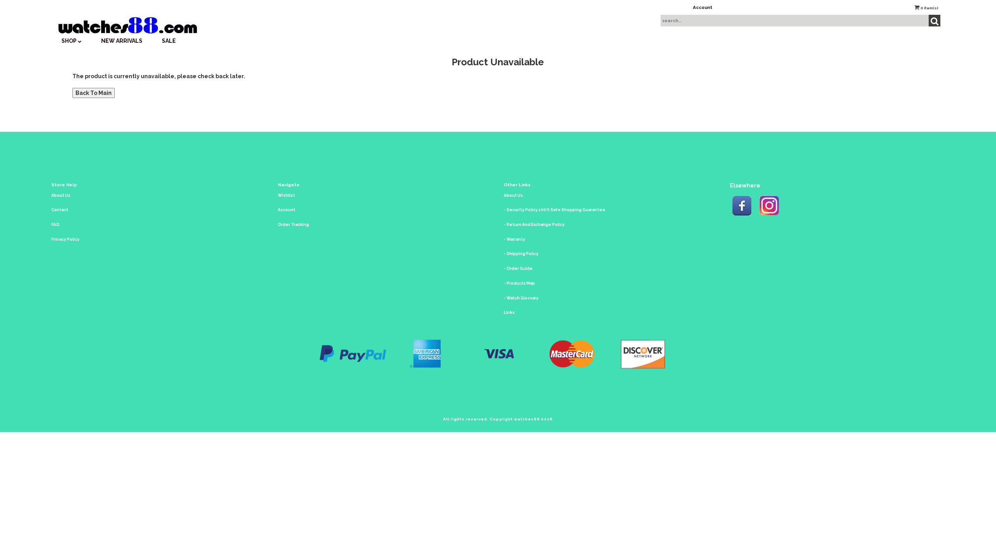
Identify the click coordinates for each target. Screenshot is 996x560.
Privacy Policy (65, 239)
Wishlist (286, 195)
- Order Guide (518, 268)
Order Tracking (293, 224)
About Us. (514, 195)
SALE (169, 41)
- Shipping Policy (521, 254)
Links (509, 312)
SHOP (69, 41)
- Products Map (519, 283)
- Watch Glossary (521, 298)
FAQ (55, 224)
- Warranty (514, 239)
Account (702, 7)
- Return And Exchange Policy (534, 224)
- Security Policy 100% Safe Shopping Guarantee (554, 210)
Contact (59, 210)
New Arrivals (121, 41)
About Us (60, 195)
